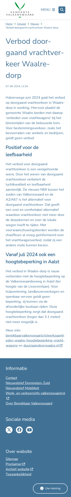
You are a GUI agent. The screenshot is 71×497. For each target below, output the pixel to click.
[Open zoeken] (62, 9)
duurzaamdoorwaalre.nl (41, 345)
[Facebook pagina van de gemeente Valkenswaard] (19, 429)
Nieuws (34, 24)
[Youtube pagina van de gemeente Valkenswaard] (29, 429)
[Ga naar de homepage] (20, 10)
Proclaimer (14, 464)
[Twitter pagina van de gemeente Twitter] (9, 429)
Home (9, 24)
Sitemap (12, 459)
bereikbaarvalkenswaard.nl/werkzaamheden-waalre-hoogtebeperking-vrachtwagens (35, 340)
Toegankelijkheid (18, 474)
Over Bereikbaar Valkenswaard (29, 403)
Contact (11, 378)
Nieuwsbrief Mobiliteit (22, 388)
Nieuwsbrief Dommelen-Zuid (28, 383)
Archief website (18, 469)
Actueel (21, 24)
